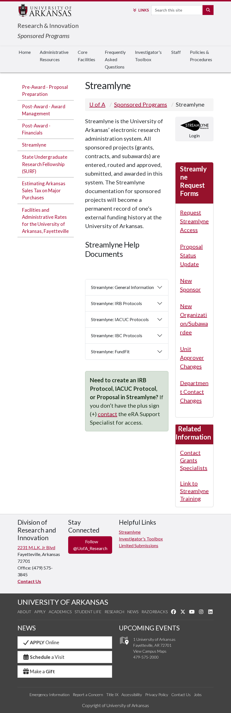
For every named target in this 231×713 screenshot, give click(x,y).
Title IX (112, 694)
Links (143, 10)
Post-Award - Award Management (43, 109)
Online (44, 642)
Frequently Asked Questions (115, 59)
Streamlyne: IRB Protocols (116, 303)
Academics (60, 611)
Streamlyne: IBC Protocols (116, 335)
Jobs (198, 694)
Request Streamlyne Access (194, 221)
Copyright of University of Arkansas (115, 705)
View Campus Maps (149, 651)
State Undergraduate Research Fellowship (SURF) (44, 164)
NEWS (26, 628)
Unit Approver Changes (192, 357)
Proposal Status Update (191, 255)
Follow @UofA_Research (90, 545)
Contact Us (29, 581)
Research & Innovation (48, 25)
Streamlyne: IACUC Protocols (120, 319)
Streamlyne (34, 145)
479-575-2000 (146, 657)
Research (114, 611)
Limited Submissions (138, 545)
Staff (176, 52)
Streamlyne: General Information (122, 287)
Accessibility (131, 694)
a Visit (47, 657)
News (132, 611)
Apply (40, 611)
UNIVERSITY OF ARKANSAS (62, 602)
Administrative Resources (54, 55)
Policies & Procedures (201, 55)
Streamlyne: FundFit (110, 351)
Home (25, 52)
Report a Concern (88, 694)
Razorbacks (154, 611)
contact (107, 413)
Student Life (88, 611)
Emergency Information (50, 694)
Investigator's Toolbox (148, 55)
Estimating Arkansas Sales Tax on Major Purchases (43, 190)
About (24, 611)
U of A (97, 104)
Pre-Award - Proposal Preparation (45, 90)
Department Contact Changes (194, 391)
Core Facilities (86, 55)
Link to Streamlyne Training (194, 491)
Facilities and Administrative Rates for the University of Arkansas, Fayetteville (45, 220)
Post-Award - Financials (36, 129)
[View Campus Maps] (124, 646)
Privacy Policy (156, 694)
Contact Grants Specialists (193, 460)
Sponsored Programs (43, 35)
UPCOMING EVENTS (149, 628)
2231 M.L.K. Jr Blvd (36, 547)
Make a (42, 671)
